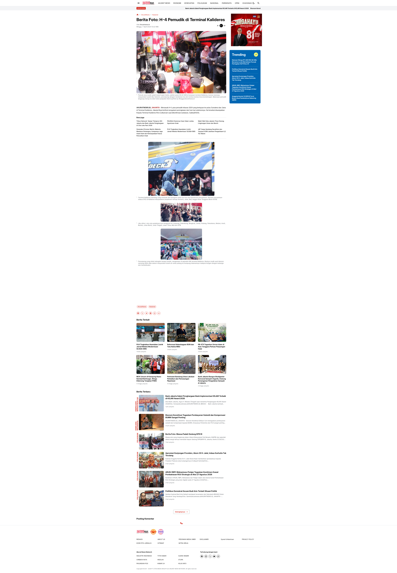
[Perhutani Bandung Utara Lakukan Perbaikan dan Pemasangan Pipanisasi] (181, 364)
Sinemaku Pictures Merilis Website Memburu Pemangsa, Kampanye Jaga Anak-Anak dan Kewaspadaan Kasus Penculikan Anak (149, 132)
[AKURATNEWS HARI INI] (148, 3)
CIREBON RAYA (141, 559)
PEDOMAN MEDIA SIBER (187, 539)
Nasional (152, 306)
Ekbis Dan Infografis (136, 425)
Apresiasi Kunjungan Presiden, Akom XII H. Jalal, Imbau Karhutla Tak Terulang (195, 454)
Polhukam (137, 438)
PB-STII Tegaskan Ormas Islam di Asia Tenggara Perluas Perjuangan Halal (211, 346)
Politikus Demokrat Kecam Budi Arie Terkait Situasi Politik (191, 491)
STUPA (180, 559)
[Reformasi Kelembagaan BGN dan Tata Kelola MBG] (181, 332)
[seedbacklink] (153, 532)
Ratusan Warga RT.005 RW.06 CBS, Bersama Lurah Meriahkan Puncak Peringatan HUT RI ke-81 (244, 62)
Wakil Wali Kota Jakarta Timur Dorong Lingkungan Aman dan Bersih (211, 122)
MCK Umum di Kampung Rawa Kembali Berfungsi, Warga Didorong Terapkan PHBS (148, 379)
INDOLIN (160, 559)
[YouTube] (214, 556)
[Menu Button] (138, 3)
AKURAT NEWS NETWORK (177, 568)
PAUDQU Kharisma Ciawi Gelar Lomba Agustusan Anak (180, 122)
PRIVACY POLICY (248, 539)
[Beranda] (137, 15)
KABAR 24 (161, 563)
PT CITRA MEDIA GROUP (158, 568)
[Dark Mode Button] (253, 3)
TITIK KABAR (161, 556)
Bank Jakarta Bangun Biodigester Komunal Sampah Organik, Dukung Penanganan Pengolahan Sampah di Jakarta (212, 380)
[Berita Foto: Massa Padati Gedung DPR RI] (151, 441)
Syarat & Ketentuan (227, 539)
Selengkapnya (180, 512)
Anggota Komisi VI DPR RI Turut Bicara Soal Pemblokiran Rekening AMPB (244, 98)
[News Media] (161, 532)
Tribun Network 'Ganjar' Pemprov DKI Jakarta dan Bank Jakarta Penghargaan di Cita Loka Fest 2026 (150, 123)
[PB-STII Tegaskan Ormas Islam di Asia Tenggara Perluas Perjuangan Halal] (212, 332)
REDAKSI (139, 539)
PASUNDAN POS (142, 563)
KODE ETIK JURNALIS (143, 543)
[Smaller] (218, 25)
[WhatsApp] (154, 313)
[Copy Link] (158, 313)
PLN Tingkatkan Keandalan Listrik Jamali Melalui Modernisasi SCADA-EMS (181, 130)
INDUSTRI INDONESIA (144, 556)
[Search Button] (258, 3)
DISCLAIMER (204, 539)
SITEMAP (161, 543)
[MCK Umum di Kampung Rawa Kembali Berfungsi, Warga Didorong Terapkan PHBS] (150, 364)
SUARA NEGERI (183, 556)
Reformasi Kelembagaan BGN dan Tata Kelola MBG (180, 345)
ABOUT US (161, 539)
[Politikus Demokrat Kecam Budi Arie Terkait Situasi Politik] (151, 498)
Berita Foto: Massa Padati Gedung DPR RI (257, 8)
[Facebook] (138, 313)
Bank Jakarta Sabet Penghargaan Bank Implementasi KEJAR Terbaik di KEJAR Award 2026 (195, 397)
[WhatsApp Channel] (218, 556)
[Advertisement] (181, 287)
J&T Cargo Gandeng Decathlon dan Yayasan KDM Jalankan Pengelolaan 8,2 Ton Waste (212, 131)
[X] (142, 313)
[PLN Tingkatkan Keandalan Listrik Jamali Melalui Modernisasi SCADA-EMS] (150, 332)
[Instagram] (206, 556)
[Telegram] (146, 313)
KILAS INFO (182, 563)
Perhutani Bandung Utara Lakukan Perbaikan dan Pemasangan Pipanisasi (180, 379)
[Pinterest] (150, 313)
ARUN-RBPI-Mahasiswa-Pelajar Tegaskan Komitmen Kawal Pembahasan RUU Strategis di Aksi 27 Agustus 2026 (191, 473)
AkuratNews (142, 306)
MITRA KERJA (183, 543)
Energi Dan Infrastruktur (136, 404)
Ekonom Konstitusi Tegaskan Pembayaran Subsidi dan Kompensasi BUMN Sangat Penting (210, 8)
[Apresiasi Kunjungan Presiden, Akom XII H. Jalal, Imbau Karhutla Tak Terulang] (151, 460)
